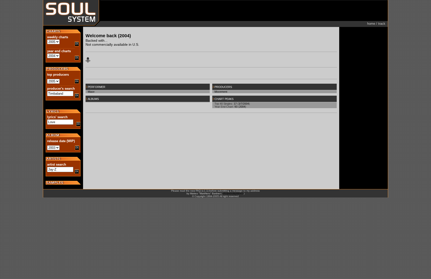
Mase (91, 91)
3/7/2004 (243, 103)
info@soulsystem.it (233, 193)
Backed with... (97, 40)
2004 (242, 106)
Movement (221, 91)
